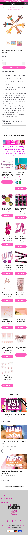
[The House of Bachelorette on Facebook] (10, 521)
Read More (6, 421)
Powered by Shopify (17, 527)
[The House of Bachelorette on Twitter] (7, 521)
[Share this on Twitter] (7, 128)
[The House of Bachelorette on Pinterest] (15, 521)
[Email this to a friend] (19, 128)
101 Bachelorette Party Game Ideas (13, 414)
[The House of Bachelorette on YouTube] (12, 521)
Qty (3, 60)
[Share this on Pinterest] (15, 128)
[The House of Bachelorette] (14, 3)
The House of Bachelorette (12, 525)
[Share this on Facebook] (11, 128)
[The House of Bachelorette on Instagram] (18, 521)
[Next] (24, 27)
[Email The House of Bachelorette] (20, 521)
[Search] (22, 3)
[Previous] (3, 27)
